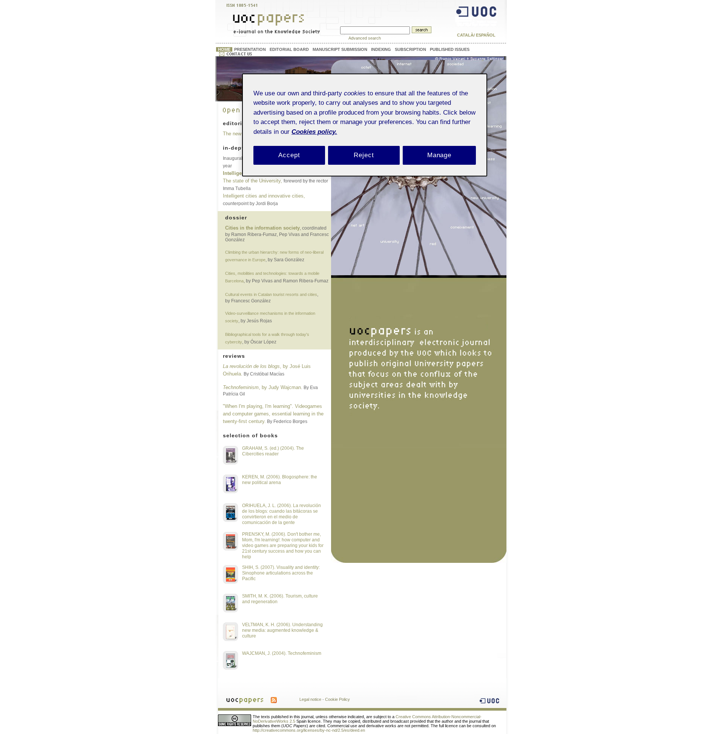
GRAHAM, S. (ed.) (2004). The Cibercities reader (273, 451)
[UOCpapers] (277, 30)
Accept (289, 155)
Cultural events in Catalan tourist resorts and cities (271, 294)
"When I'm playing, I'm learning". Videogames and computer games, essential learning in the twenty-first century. (273, 413)
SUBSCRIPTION (410, 49)
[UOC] (476, 24)
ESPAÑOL (485, 35)
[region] (364, 125)
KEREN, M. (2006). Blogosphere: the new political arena (279, 479)
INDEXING (381, 49)
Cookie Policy (337, 699)
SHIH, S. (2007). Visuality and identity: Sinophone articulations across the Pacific (281, 573)
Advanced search (364, 38)
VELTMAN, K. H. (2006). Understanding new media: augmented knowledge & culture (282, 630)
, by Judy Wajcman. (262, 387)
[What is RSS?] (274, 699)
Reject (364, 155)
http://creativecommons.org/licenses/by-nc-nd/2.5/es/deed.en (309, 730)
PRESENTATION (250, 49)
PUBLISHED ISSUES (449, 49)
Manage (439, 155)
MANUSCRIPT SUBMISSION (340, 49)
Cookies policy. (314, 131)
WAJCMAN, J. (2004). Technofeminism (281, 653)
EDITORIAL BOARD (289, 49)
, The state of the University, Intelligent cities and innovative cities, (276, 181)
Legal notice (310, 699)
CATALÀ (465, 35)
